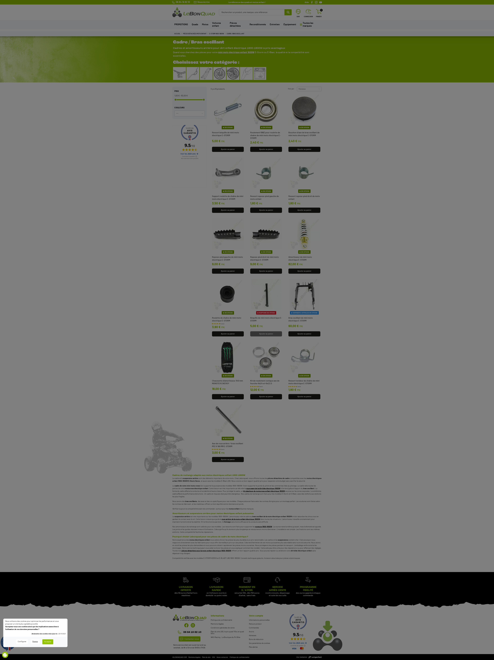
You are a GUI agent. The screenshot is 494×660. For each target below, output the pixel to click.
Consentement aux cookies (5, 655)
